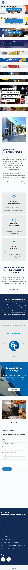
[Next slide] (24, 343)
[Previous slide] (4, 343)
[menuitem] (7, 524)
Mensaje (4, 458)
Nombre (4, 446)
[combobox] (9, 443)
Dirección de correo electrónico (9, 452)
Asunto (3, 439)
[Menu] (25, 2)
